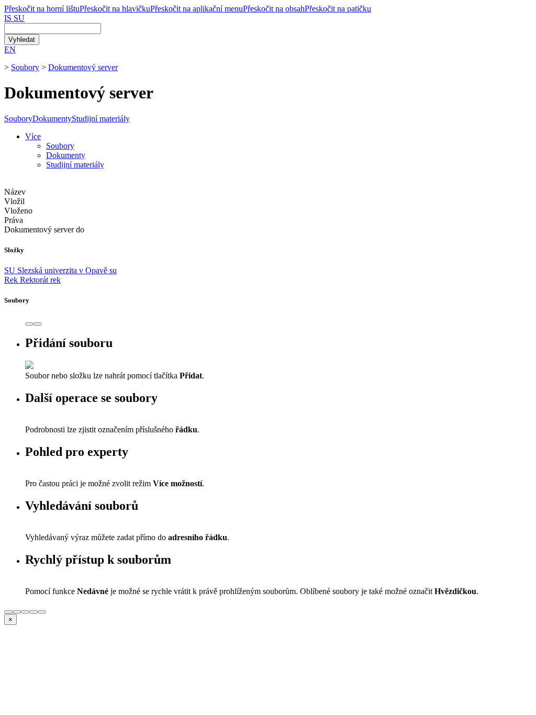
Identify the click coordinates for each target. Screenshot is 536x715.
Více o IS (20, 687)
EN (10, 49)
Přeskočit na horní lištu (42, 8)
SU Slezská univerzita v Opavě (60, 270)
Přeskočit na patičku (338, 8)
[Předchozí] (29, 324)
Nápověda (21, 668)
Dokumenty (52, 118)
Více (33, 136)
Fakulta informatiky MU (80, 649)
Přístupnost (54, 687)
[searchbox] (52, 28)
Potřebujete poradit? (37, 658)
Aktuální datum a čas (113, 677)
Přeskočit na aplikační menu (196, 8)
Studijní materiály (101, 118)
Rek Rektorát (32, 279)
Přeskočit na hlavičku (115, 8)
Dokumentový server (83, 67)
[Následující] (38, 324)
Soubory (25, 67)
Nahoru (16, 696)
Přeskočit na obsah (274, 8)
